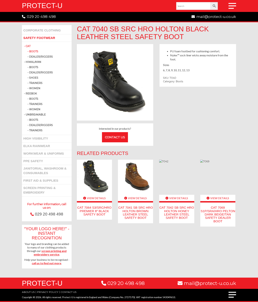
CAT (28, 46)
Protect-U (42, 5)
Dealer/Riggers (41, 56)
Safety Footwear (39, 38)
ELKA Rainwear (36, 146)
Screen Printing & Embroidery (39, 190)
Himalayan (33, 62)
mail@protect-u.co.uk (216, 16)
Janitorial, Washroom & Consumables (45, 171)
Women (34, 88)
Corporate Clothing (42, 30)
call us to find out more (46, 263)
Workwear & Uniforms (43, 153)
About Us (28, 292)
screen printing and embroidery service (50, 252)
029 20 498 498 (41, 16)
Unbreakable (36, 114)
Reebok (31, 93)
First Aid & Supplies (40, 180)
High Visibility (35, 138)
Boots (33, 51)
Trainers (35, 83)
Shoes (33, 77)
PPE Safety (33, 161)
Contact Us (115, 137)
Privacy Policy (47, 292)
